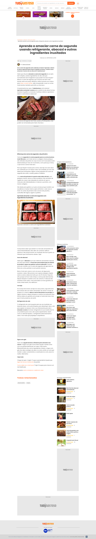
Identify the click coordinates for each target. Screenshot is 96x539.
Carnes (27, 8)
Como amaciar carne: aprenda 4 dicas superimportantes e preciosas (72, 275)
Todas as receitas (86, 8)
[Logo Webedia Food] (48, 530)
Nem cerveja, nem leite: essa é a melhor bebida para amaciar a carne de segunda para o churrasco (72, 258)
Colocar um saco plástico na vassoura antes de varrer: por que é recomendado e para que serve (72, 167)
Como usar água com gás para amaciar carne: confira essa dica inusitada (71, 317)
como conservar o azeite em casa (33, 370)
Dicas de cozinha (31, 39)
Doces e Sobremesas (68, 8)
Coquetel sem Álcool (72, 440)
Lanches (74, 8)
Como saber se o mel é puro (25, 365)
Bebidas (62, 8)
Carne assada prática (70, 405)
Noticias (25, 39)
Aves (33, 8)
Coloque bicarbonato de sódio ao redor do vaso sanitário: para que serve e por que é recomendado (72, 184)
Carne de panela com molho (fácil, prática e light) (72, 432)
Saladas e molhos (45, 8)
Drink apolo (69, 413)
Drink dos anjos (70, 396)
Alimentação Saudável (80, 8)
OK (86, 536)
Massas (57, 8)
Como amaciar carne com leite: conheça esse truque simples (72, 292)
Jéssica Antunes (26, 64)
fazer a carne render (26, 83)
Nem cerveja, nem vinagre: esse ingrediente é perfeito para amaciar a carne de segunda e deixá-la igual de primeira (72, 266)
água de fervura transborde (25, 362)
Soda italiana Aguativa (70, 380)
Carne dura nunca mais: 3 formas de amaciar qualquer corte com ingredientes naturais (71, 283)
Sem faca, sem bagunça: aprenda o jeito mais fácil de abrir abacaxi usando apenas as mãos (72, 309)
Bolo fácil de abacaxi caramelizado (72, 388)
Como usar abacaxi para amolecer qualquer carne (72, 300)
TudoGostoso (20, 39)
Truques (28, 382)
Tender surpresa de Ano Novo (71, 422)
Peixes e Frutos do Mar (39, 8)
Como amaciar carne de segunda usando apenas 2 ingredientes (72, 249)
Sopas (51, 8)
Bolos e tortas (21, 8)
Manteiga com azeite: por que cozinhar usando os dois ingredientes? (72, 326)
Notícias (16, 8)
